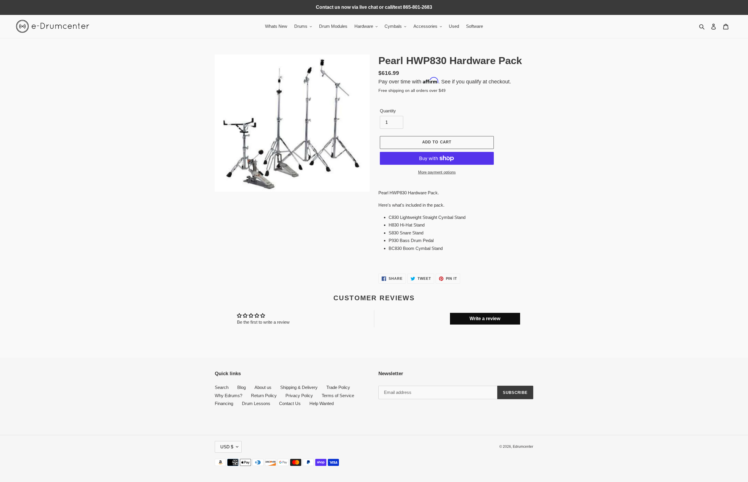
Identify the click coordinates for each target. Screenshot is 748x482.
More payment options (437, 172)
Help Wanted (321, 403)
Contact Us (290, 403)
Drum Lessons (256, 403)
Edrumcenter (523, 447)
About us (262, 387)
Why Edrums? (228, 395)
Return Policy (264, 395)
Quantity (388, 110)
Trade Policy (338, 387)
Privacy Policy (299, 395)
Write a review (485, 318)
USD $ (226, 446)
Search (221, 387)
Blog (241, 387)
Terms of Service (338, 395)
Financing (224, 403)
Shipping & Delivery (299, 387)
